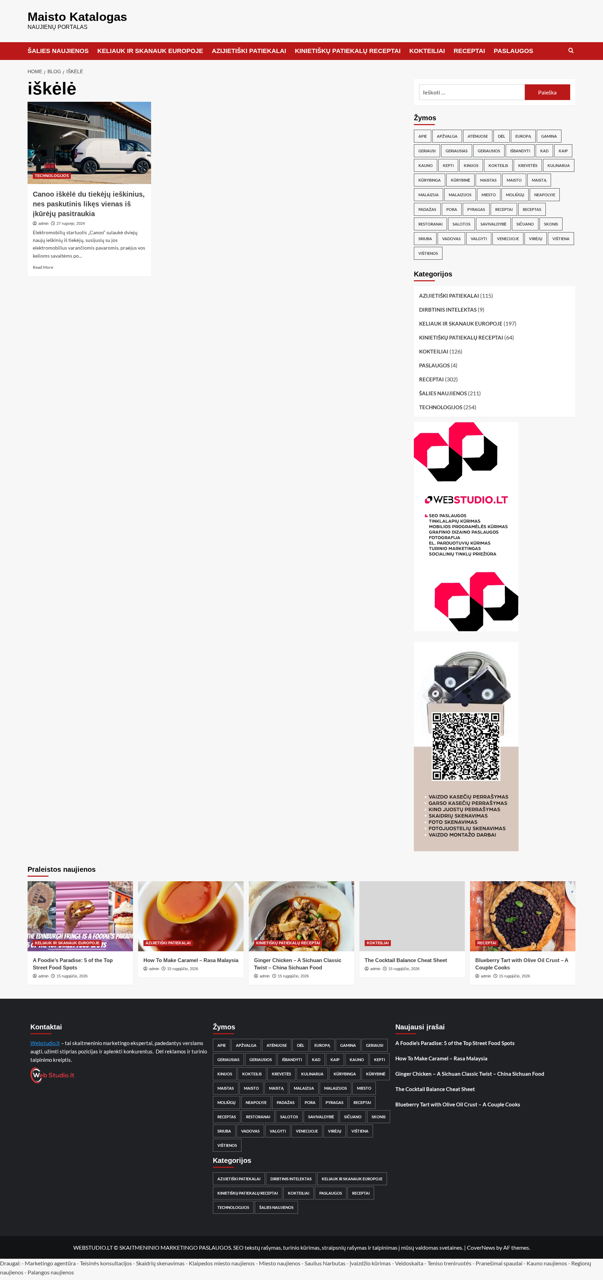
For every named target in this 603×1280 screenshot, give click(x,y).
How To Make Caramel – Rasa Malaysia (190, 960)
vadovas (451, 238)
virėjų (535, 238)
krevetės (527, 165)
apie (422, 136)
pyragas (476, 209)
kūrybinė (460, 180)
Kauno (425, 165)
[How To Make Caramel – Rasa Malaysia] (191, 916)
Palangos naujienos (51, 1272)
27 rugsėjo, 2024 (71, 223)
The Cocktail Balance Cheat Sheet (406, 960)
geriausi (427, 150)
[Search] (571, 51)
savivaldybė (493, 224)
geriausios (489, 150)
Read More (43, 267)
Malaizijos (460, 194)
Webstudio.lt (45, 1043)
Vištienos (428, 253)
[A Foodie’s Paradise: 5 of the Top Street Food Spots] (80, 916)
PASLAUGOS (513, 50)
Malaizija (428, 194)
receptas (532, 209)
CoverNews (481, 1247)
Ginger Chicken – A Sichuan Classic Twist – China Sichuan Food (469, 1074)
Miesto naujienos (279, 1263)
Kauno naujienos (547, 1263)
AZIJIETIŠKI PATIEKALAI (249, 50)
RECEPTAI (469, 50)
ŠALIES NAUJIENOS (58, 50)
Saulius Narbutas (325, 1263)
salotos (461, 224)
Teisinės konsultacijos (106, 1263)
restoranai (430, 224)
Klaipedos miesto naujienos (222, 1263)
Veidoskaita (409, 1263)
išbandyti (520, 150)
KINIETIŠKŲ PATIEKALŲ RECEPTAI (348, 50)
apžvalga (447, 136)
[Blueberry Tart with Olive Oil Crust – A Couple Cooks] (522, 916)
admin (43, 223)
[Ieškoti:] (472, 92)
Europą (523, 136)
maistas (488, 180)
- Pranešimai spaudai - (499, 1263)
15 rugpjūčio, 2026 (72, 976)
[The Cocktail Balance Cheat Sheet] (412, 916)
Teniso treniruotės (449, 1263)
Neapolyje (544, 194)
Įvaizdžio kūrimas (370, 1263)
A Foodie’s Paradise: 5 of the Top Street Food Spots (455, 1043)
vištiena (561, 238)
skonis (551, 224)
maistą (539, 180)
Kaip (563, 150)
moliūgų (515, 194)
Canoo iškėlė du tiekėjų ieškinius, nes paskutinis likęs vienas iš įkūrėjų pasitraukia (89, 204)
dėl (501, 136)
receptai (504, 209)
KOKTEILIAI (427, 50)
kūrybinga (429, 180)
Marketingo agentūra (50, 1263)
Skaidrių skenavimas (160, 1263)
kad (544, 150)
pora (451, 209)
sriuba (425, 238)
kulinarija (559, 165)
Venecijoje (508, 238)
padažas (427, 209)
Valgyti (479, 238)
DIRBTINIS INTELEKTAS (448, 309)
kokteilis (498, 165)
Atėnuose (478, 136)
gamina (549, 136)
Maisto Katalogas (77, 16)
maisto (514, 180)
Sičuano (525, 224)
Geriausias (457, 150)
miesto (489, 194)
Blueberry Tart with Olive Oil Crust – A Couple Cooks (457, 1104)
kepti (448, 165)
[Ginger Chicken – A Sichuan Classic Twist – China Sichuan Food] (301, 916)
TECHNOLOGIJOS (52, 176)
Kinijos (471, 165)
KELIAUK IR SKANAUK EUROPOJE (150, 50)
